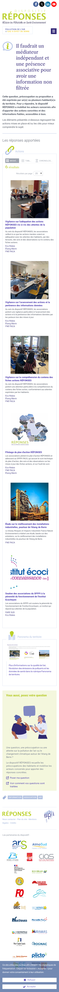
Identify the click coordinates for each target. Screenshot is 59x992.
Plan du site (22, 819)
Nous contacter (9, 819)
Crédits (13, 823)
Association (30, 797)
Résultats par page (24, 173)
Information (15, 797)
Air (40, 797)
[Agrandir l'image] (29, 652)
